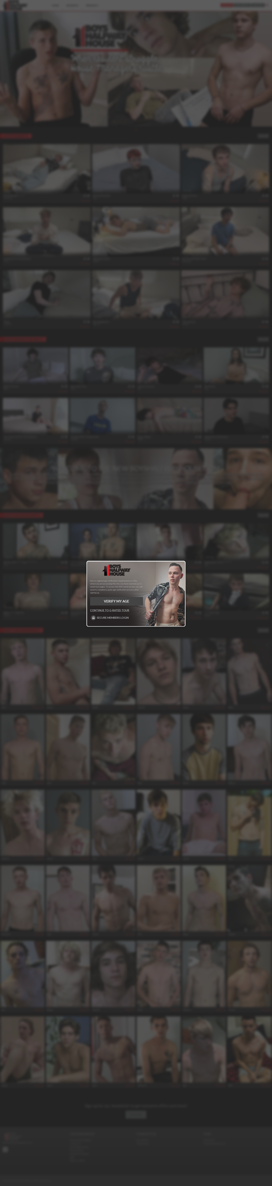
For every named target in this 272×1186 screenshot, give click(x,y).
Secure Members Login (113, 617)
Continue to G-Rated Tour (109, 610)
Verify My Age (116, 601)
